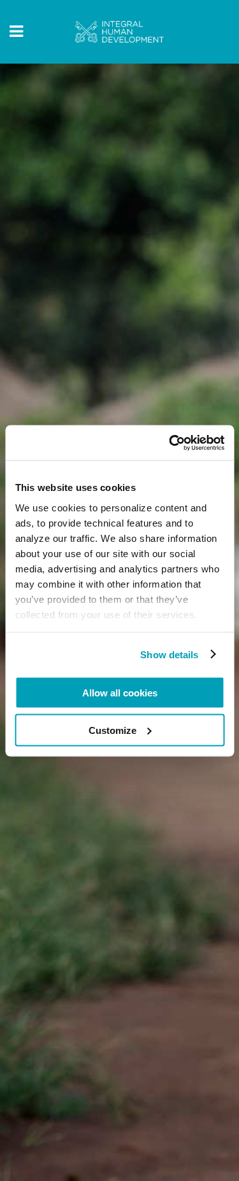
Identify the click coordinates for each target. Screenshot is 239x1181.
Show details (169, 654)
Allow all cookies (119, 692)
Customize (112, 729)
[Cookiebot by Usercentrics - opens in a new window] (170, 442)
